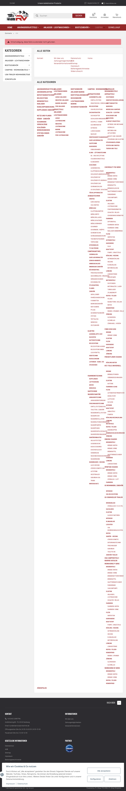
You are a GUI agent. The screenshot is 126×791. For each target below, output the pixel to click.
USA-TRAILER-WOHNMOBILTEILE (17, 74)
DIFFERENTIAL (112, 222)
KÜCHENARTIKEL (94, 270)
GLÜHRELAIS (111, 320)
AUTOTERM (94, 471)
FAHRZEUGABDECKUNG (98, 297)
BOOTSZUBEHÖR (11, 65)
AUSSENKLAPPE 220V (95, 334)
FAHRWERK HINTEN (113, 225)
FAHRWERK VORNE (113, 228)
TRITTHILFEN (94, 319)
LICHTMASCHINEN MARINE (77, 102)
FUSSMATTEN (95, 300)
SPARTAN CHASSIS (111, 467)
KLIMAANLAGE (112, 265)
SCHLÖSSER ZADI (96, 183)
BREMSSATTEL (112, 185)
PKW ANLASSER (60, 106)
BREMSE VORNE (112, 179)
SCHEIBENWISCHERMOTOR (115, 215)
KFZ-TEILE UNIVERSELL (113, 366)
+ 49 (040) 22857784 (14, 719)
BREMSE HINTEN (112, 176)
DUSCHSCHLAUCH (96, 450)
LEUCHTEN (109, 524)
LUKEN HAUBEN (95, 131)
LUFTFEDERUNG (94, 382)
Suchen (78, 15)
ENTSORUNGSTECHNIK (114, 542)
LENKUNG (109, 271)
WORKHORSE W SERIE (112, 668)
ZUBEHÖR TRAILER (111, 555)
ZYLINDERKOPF (112, 292)
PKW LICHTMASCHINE (62, 135)
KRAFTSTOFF (110, 249)
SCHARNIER (94, 226)
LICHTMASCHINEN (60, 115)
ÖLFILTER (110, 402)
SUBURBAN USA (95, 477)
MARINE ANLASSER (61, 103)
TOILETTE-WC (112, 552)
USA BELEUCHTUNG (112, 494)
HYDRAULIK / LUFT (113, 479)
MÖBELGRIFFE (95, 214)
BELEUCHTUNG (42, 98)
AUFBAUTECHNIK (94, 94)
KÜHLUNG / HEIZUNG (112, 255)
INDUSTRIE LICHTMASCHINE (60, 125)
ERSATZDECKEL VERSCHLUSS (99, 103)
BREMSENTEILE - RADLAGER (43, 102)
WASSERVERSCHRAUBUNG (98, 434)
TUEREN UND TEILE (112, 148)
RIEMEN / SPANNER (113, 656)
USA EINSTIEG (95, 205)
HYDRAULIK (111, 127)
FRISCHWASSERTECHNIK (96, 403)
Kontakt (12, 3)
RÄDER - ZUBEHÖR (43, 119)
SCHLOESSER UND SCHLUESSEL (111, 117)
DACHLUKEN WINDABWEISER (99, 119)
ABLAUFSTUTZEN (96, 440)
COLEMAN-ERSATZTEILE (98, 159)
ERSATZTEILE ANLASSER (58, 110)
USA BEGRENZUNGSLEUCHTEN (115, 529)
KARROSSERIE (110, 619)
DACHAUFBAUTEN (94, 112)
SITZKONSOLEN (93, 245)
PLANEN (91, 288)
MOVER (91, 385)
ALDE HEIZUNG (95, 465)
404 (17, 33)
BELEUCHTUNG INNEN (97, 349)
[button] (28, 27)
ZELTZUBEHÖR (95, 325)
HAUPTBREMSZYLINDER (115, 191)
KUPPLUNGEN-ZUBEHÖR (45, 110)
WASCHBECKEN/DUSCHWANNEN (100, 456)
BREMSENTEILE (110, 173)
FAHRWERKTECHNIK (95, 376)
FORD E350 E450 (110, 329)
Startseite (8, 33)
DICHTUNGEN (110, 97)
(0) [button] (93, 3)
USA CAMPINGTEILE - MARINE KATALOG (112, 559)
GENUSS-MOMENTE (95, 260)
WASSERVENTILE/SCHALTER (99, 431)
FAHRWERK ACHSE (111, 387)
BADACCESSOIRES (96, 447)
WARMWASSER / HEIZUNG (97, 462)
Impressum (8, 756)
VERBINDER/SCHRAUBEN (115, 377)
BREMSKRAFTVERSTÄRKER (115, 182)
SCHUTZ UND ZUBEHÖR (114, 136)
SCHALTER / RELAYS (113, 212)
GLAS (109, 246)
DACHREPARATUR (96, 125)
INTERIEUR (109, 491)
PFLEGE (93, 310)
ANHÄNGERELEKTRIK (44, 92)
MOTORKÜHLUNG (113, 268)
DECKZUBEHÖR (76, 98)
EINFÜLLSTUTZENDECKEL (98, 406)
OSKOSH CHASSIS (111, 439)
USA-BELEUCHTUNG (96, 109)
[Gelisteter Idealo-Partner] (69, 748)
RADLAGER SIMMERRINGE (115, 231)
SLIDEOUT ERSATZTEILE (113, 121)
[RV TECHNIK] (17, 15)
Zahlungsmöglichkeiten (73, 722)
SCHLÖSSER (92, 165)
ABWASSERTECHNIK (95, 397)
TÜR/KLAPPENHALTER (96, 193)
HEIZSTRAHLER (95, 474)
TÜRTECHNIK (94, 242)
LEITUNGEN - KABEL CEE (96, 362)
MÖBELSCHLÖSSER (96, 220)
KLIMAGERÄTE (95, 162)
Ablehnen (112, 779)
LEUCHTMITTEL (95, 352)
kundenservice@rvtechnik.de (19, 726)
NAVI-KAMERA (95, 307)
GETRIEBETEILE (110, 240)
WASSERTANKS (95, 428)
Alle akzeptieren (103, 771)
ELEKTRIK (109, 200)
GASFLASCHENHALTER (96, 140)
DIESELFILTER (112, 396)
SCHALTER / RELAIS (113, 600)
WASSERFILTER (95, 416)
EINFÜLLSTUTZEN (96, 100)
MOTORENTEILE (110, 280)
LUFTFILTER (111, 399)
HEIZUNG (110, 262)
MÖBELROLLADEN (96, 217)
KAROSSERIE (93, 146)
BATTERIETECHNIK (94, 340)
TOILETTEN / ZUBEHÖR (97, 410)
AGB (6, 749)
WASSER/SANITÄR (94, 394)
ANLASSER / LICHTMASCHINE (113, 205)
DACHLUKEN (110, 509)
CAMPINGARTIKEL (94, 251)
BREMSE (108, 332)
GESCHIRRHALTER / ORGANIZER (100, 276)
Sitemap (8, 753)
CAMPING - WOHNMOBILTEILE (16, 70)
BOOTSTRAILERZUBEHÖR (79, 95)
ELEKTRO (91, 331)
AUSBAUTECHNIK (94, 196)
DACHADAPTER (95, 115)
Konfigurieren (95, 779)
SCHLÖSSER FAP (95, 177)
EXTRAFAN (94, 128)
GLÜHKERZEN (112, 317)
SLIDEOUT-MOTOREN (114, 515)
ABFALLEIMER (95, 294)
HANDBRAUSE (95, 453)
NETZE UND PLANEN (44, 116)
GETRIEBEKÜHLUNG (113, 259)
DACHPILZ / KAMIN (96, 122)
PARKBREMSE (112, 194)
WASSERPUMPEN (96, 425)
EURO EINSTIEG (95, 202)
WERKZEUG (94, 322)
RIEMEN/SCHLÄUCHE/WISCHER (115, 433)
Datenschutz (9, 746)
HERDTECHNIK (93, 356)
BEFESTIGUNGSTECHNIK (45, 95)
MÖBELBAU (92, 208)
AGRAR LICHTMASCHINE (60, 119)
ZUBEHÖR (92, 291)
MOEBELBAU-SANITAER (113, 109)
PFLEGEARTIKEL (94, 285)
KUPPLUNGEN (93, 379)
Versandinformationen (72, 726)
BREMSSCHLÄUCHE (113, 188)
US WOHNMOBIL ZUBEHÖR (114, 485)
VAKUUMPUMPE (112, 197)
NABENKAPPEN (112, 430)
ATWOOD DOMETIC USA (98, 468)
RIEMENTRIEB (110, 308)
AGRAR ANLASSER (60, 97)
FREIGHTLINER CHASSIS (113, 357)
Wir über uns (69, 719)
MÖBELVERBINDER (96, 223)
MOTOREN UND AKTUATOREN (112, 132)
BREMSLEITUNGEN (113, 374)
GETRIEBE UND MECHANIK (115, 124)
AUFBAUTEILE (109, 94)
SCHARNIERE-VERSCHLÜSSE (42, 123)
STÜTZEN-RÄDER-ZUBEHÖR (43, 134)
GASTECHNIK (93, 143)
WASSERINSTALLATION (97, 419)
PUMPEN (110, 414)
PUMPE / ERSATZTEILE (114, 252)
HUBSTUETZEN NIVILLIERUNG (115, 100)
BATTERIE (110, 384)
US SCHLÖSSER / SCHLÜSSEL (99, 189)
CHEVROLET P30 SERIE (113, 167)
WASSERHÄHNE (95, 459)
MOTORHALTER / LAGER (114, 286)
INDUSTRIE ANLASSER (62, 100)
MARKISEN (109, 106)
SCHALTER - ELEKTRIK (112, 112)
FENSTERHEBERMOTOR (114, 209)
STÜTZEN (93, 316)
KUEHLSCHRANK (94, 359)
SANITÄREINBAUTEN (95, 437)
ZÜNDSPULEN (42, 688)
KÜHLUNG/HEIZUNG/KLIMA (114, 417)
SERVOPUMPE (112, 277)
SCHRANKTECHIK (96, 233)
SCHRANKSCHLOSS (96, 186)
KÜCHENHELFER (95, 282)
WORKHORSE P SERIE (112, 564)
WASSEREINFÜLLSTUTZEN (98, 413)
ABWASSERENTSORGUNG (98, 400)
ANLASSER (57, 94)
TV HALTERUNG (93, 248)
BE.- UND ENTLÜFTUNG (97, 156)
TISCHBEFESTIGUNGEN (97, 239)
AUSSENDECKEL (95, 168)
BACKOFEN (92, 337)
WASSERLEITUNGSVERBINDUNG (100, 422)
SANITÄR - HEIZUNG (112, 536)
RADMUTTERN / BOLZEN (115, 302)
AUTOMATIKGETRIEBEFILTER (116, 393)
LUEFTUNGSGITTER (112, 103)
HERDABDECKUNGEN (97, 279)
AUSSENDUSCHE (95, 443)
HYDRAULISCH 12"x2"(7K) (115, 506)
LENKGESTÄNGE (112, 274)
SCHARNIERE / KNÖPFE (97, 230)
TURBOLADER (112, 289)
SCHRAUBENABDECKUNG (98, 236)
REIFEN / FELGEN (111, 296)
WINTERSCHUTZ (94, 484)
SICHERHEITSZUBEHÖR (79, 107)
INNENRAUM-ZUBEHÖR (96, 267)
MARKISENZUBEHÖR (97, 304)
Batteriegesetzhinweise (13, 760)
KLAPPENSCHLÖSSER (97, 171)
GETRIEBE (109, 405)
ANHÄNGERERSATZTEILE (14, 56)
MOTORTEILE (110, 424)
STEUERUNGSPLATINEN (113, 142)
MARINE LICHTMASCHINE (60, 131)
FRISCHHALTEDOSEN (97, 273)
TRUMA (93, 480)
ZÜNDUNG (109, 314)
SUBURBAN (111, 549)
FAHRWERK (109, 218)
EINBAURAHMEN (95, 149)
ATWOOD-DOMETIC (113, 539)
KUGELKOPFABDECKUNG (45, 107)
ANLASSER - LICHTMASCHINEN (17, 60)
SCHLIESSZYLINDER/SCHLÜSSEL (100, 174)
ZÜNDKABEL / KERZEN (114, 323)
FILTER (108, 234)
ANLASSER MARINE (77, 92)
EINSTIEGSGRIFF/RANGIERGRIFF (98, 137)
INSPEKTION (111, 237)
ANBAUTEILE (111, 411)
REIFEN (110, 305)
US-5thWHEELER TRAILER (114, 497)
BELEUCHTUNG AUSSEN (98, 346)
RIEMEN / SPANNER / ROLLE (116, 311)
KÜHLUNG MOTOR (111, 362)
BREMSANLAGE (110, 503)
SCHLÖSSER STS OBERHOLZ (99, 180)
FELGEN (110, 299)
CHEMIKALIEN (93, 254)
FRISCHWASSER (112, 545)
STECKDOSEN (93, 365)
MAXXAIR (93, 134)
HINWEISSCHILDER (94, 263)
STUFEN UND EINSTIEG (112, 145)
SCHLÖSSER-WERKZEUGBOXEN (43, 128)
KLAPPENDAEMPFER (97, 211)
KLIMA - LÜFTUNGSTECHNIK (97, 152)
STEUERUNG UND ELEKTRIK (116, 139)
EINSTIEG (92, 199)
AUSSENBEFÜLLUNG (95, 97)
